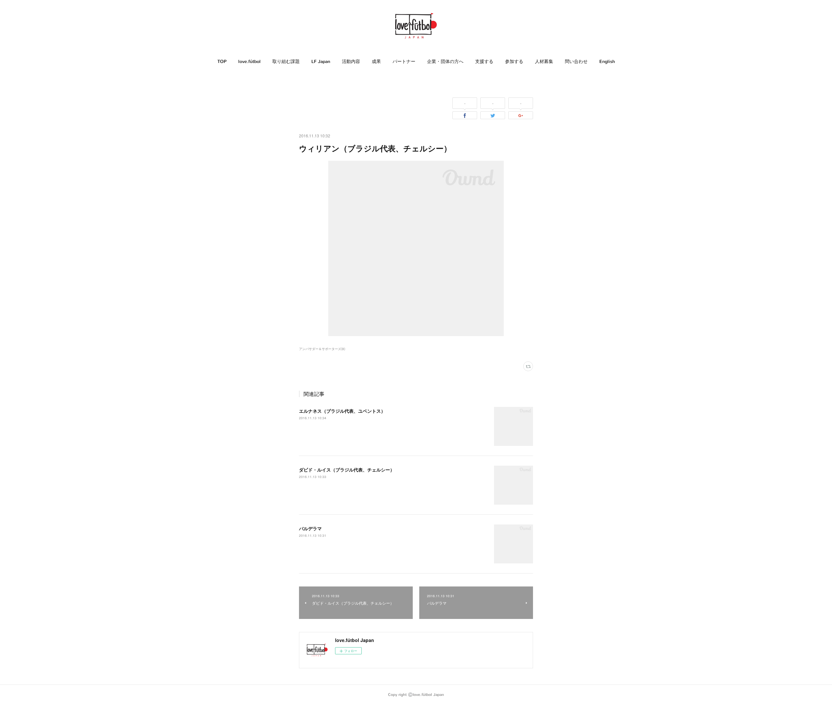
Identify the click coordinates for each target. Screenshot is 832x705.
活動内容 (351, 61)
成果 (376, 61)
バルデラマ (310, 528)
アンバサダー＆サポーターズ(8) (322, 348)
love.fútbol (249, 61)
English (607, 61)
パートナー (404, 61)
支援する (484, 61)
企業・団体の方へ (445, 61)
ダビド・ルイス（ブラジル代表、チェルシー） (347, 469)
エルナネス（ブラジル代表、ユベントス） (342, 411)
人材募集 (544, 61)
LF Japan (320, 61)
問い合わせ (576, 61)
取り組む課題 (286, 61)
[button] (222, 61)
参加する (514, 61)
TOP (222, 61)
